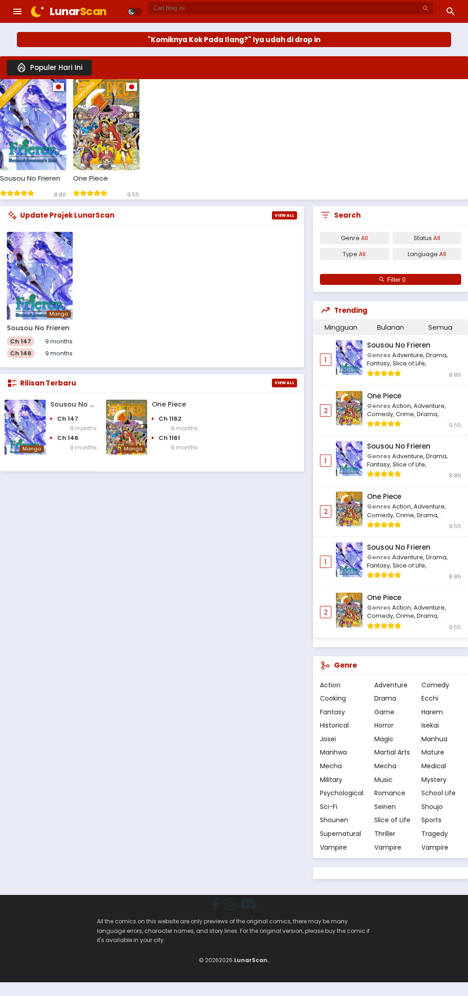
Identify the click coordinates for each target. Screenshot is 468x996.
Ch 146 (21, 353)
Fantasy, (380, 363)
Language (427, 254)
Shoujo (432, 806)
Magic (384, 739)
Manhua (434, 739)
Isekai (430, 725)
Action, (403, 406)
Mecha (331, 766)
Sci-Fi (328, 806)
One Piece (90, 178)
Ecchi (429, 698)
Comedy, (381, 414)
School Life (438, 793)
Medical (433, 766)
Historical (334, 725)
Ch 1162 (170, 418)
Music (383, 779)
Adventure (391, 685)
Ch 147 (20, 341)
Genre (354, 238)
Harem (432, 712)
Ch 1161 (169, 438)
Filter (394, 279)
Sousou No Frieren (30, 178)
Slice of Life (392, 820)
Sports (431, 820)
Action (330, 685)
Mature (432, 752)
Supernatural (340, 833)
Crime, (406, 414)
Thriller (384, 833)
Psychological (341, 793)
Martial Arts (392, 752)
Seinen (385, 806)
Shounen (334, 820)
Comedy (435, 685)
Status (427, 238)
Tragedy (434, 833)
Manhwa (333, 752)
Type (354, 254)
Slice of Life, (409, 363)
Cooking (333, 698)
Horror (384, 725)
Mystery (434, 779)
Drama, (437, 355)
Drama (385, 698)
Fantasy (332, 712)
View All (284, 215)
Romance (389, 793)
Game (384, 712)
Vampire (333, 847)
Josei (328, 739)
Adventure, (409, 355)
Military (331, 779)
